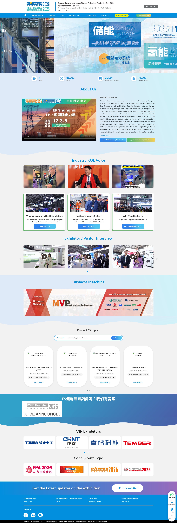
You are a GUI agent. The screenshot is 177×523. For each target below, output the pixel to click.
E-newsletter (130, 488)
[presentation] (1, 44)
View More (105, 135)
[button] (171, 496)
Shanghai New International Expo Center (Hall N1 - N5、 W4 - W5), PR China (85, 8)
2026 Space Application (113, 140)
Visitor (61, 15)
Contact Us (105, 15)
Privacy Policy (44, 521)
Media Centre (91, 15)
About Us (26, 521)
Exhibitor (52, 15)
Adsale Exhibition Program (66, 521)
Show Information (37, 15)
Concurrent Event (74, 15)
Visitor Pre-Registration (141, 140)
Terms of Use (35, 521)
